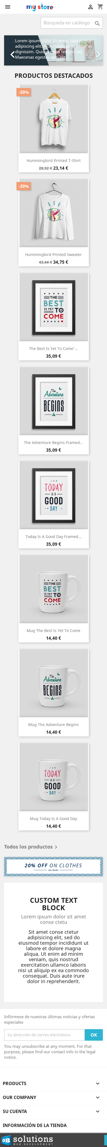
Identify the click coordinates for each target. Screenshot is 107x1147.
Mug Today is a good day (53, 818)
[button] (11, 50)
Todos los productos (31, 847)
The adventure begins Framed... (53, 442)
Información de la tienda (35, 1125)
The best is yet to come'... (53, 348)
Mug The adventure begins (53, 724)
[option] (53, 50)
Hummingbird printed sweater (53, 254)
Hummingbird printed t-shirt (54, 160)
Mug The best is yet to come (53, 630)
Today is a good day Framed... (53, 536)
